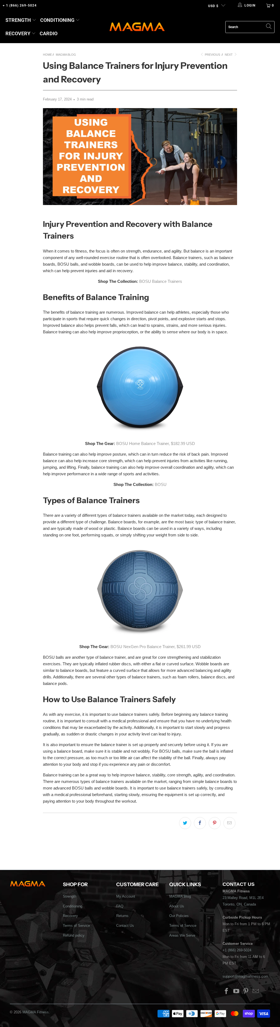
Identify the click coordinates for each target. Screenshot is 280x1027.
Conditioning (57, 20)
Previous (212, 54)
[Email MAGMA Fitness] (256, 991)
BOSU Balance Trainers (160, 281)
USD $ (213, 6)
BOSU (161, 484)
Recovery (17, 33)
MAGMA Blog (180, 896)
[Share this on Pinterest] (215, 823)
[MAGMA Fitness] (137, 27)
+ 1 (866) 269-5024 (20, 5)
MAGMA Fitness (35, 1012)
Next (229, 54)
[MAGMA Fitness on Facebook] (227, 991)
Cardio (48, 33)
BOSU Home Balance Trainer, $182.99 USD (155, 443)
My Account (125, 896)
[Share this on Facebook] (200, 823)
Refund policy (73, 935)
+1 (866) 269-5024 (237, 950)
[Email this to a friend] (229, 823)
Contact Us (125, 926)
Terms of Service (76, 926)
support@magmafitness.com (245, 976)
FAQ (119, 906)
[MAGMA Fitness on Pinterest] (246, 991)
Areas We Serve (182, 935)
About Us (176, 906)
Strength (18, 20)
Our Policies (179, 916)
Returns (122, 916)
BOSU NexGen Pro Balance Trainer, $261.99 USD (155, 646)
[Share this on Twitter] (185, 823)
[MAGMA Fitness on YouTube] (236, 991)
